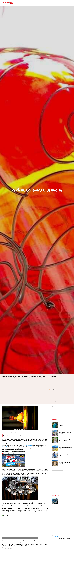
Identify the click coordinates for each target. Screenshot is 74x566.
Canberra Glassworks (27, 445)
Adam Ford (53, 376)
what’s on (18, 545)
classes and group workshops (12, 542)
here (45, 432)
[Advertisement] (62, 550)
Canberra (57, 401)
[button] (38, 3)
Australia (53, 401)
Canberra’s (4, 446)
